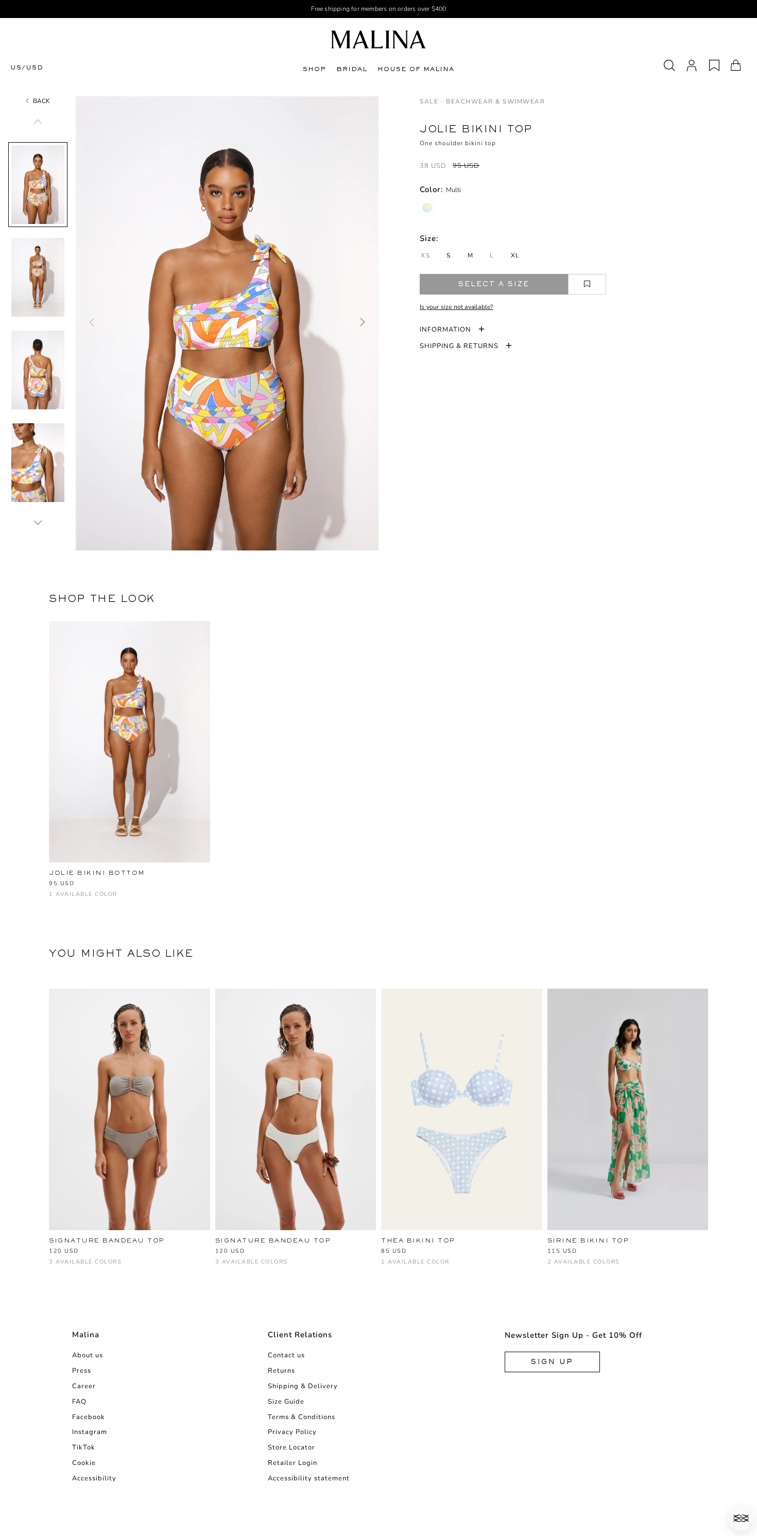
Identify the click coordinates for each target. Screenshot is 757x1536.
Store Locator (291, 1447)
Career (84, 1386)
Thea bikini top (418, 1240)
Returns (281, 1370)
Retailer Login (292, 1463)
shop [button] (314, 69)
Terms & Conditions (301, 1417)
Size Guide (286, 1401)
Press (81, 1370)
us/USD (26, 68)
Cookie (84, 1463)
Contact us (286, 1355)
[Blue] (387, 1267)
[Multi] (427, 207)
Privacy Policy (292, 1432)
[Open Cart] (736, 65)
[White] (89, 1267)
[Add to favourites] (587, 284)
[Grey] (55, 1267)
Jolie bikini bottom (97, 872)
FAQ (79, 1401)
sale (429, 101)
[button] (741, 1518)
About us (87, 1355)
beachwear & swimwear (495, 101)
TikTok (83, 1447)
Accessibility (94, 1478)
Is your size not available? (456, 307)
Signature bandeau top (107, 1240)
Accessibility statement (309, 1478)
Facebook (88, 1417)
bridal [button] (351, 69)
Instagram (89, 1432)
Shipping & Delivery (303, 1386)
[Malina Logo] (378, 39)
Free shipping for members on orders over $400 (378, 9)
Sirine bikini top (588, 1240)
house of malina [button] (415, 69)
